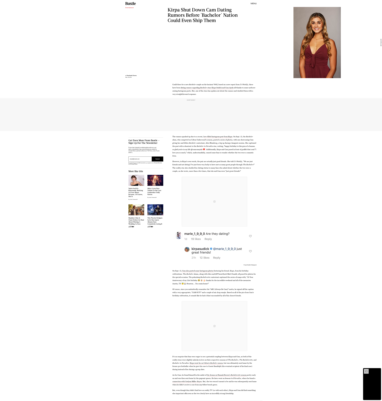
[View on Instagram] (214, 201)
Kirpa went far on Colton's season (206, 363)
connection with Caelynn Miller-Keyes (187, 381)
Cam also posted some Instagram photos (198, 271)
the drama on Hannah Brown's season (227, 375)
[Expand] (365, 370)
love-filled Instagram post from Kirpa (217, 136)
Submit (157, 159)
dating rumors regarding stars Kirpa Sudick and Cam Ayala (207, 87)
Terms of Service (158, 162)
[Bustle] (130, 3)
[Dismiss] (378, 370)
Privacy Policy (133, 164)
